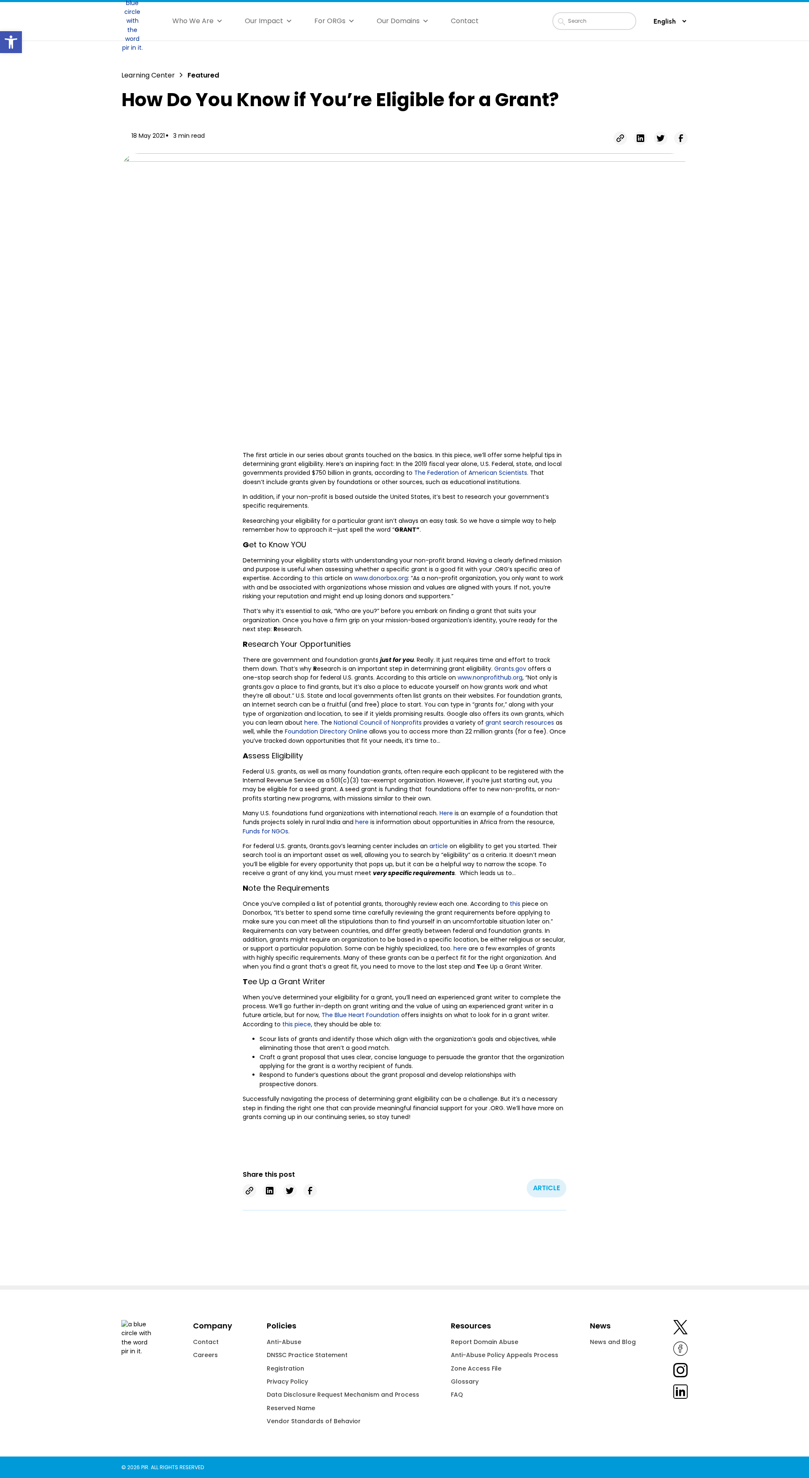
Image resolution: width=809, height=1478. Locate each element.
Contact (465, 21)
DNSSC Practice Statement (307, 1355)
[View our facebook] (680, 1350)
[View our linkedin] (680, 1393)
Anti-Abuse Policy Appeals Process (504, 1355)
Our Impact (264, 21)
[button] (11, 42)
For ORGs (330, 21)
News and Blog (613, 1342)
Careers (205, 1355)
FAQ (457, 1394)
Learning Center (148, 75)
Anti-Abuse (284, 1342)
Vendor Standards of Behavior (314, 1421)
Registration (285, 1368)
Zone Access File (476, 1368)
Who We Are (193, 21)
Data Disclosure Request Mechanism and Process (343, 1394)
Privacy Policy (287, 1381)
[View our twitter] (680, 1328)
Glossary (465, 1381)
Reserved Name (291, 1408)
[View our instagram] (680, 1371)
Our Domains (398, 21)
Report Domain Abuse (484, 1342)
